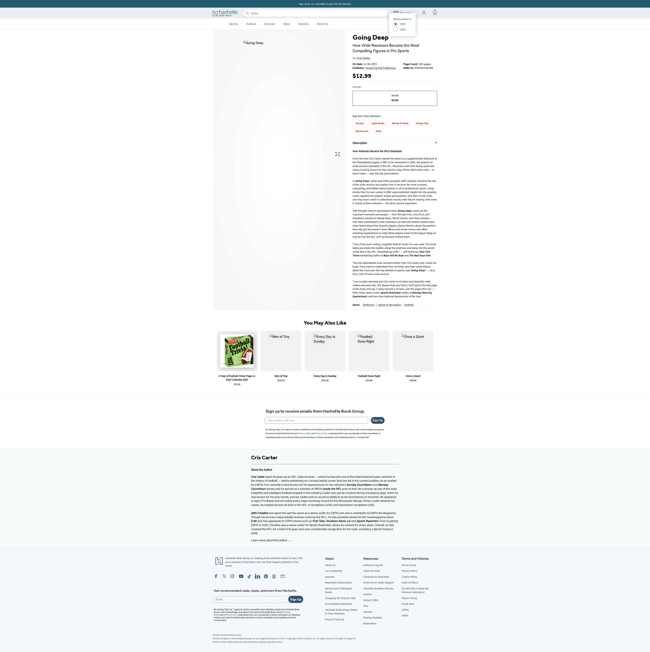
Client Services (371, 570)
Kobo (378, 131)
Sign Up (378, 420)
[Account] (424, 13)
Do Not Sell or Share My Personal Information (415, 590)
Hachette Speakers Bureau (378, 588)
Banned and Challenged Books (338, 590)
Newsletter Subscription (338, 582)
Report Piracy (409, 598)
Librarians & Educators (376, 576)
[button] (337, 154)
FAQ (365, 605)
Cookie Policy (409, 576)
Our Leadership (333, 570)
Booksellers (369, 623)
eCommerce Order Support (378, 582)
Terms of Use (409, 565)
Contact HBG (370, 600)
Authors (251, 24)
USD (403, 24)
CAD (403, 29)
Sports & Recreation (389, 304)
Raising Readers (372, 617)
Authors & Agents (373, 565)
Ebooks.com (361, 131)
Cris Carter (363, 58)
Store (286, 24)
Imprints (303, 24)
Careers (367, 594)
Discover (269, 24)
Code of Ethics (410, 582)
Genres (233, 24)
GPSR (405, 615)
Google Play (422, 123)
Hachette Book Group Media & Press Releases (341, 611)
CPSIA (405, 609)
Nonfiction (368, 304)
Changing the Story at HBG (340, 598)
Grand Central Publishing (380, 68)
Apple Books (378, 123)
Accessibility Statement (338, 603)
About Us (322, 24)
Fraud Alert (408, 603)
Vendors (367, 611)
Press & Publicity (334, 619)
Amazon (359, 123)
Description (360, 143)
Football (409, 304)
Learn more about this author (269, 540)
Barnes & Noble (400, 123)
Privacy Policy (409, 570)
